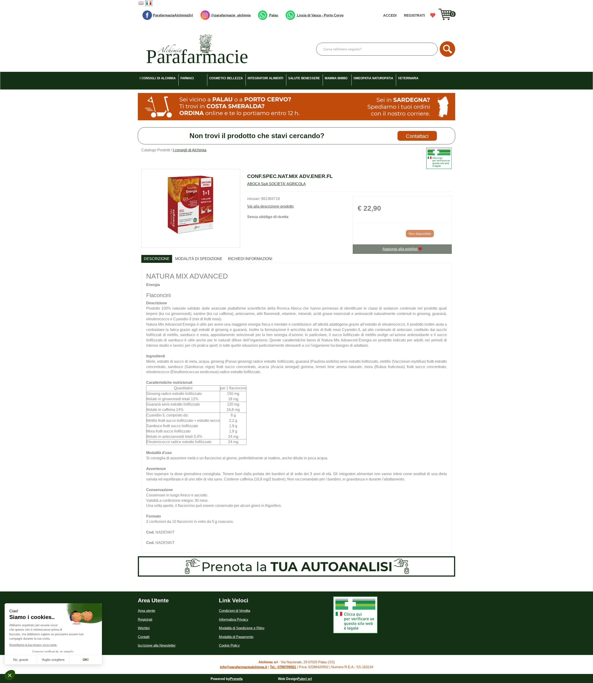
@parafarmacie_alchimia (231, 15)
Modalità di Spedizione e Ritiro (241, 628)
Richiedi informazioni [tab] (250, 259)
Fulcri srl (304, 679)
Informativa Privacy (233, 619)
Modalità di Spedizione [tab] (198, 259)
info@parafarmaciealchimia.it (243, 667)
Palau (273, 15)
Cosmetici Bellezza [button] (226, 78)
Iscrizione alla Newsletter (157, 645)
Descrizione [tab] (157, 259)
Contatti (143, 637)
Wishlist (432, 15)
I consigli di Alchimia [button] (158, 78)
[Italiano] (148, 3)
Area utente (146, 611)
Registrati (414, 15)
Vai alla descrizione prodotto (270, 206)
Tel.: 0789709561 (283, 667)
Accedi (390, 15)
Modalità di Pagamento (236, 637)
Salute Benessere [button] (304, 78)
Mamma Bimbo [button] (336, 78)
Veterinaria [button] (408, 78)
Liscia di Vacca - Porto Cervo (320, 15)
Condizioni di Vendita (234, 611)
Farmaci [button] (187, 78)
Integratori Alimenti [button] (265, 78)
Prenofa (236, 679)
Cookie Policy (229, 645)
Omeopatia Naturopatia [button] (373, 78)
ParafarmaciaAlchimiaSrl (173, 15)
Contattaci (417, 136)
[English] (141, 3)
